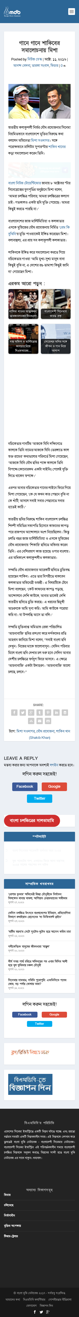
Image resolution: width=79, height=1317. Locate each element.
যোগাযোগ (31, 1306)
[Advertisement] (39, 400)
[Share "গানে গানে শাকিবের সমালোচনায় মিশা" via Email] (39, 721)
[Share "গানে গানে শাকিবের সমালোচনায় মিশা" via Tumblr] (39, 712)
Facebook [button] (24, 786)
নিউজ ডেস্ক (35, 59)
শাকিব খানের (57, 146)
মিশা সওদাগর (40, 140)
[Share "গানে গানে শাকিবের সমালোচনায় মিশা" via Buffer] (65, 712)
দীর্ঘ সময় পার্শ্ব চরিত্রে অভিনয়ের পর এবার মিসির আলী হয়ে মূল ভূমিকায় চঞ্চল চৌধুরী (37, 963)
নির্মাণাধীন (9, 1215)
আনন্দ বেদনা (21, 65)
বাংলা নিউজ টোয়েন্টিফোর (24, 183)
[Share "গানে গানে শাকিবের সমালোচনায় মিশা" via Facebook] (14, 712)
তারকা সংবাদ (40, 65)
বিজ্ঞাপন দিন (46, 1306)
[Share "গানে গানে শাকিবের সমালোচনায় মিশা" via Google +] (31, 712)
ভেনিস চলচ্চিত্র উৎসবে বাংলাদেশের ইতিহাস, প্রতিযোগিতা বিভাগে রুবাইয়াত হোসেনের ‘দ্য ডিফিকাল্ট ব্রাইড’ (39, 915)
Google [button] (54, 786)
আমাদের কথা (12, 1300)
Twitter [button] (39, 798)
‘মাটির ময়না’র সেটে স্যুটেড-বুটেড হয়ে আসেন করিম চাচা (39, 932)
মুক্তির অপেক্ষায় (12, 1226)
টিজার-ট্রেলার (11, 1236)
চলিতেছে (8, 1205)
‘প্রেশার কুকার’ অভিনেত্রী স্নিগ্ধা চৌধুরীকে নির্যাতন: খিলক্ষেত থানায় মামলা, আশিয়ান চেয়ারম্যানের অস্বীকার (37, 896)
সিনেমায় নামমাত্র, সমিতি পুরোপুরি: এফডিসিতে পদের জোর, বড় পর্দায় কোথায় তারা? (37, 982)
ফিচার (54, 65)
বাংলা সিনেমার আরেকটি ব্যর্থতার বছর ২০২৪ (36, 851)
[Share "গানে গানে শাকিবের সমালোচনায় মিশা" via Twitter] (23, 712)
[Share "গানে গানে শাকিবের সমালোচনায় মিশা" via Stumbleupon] (31, 721)
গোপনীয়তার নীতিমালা (59, 1300)
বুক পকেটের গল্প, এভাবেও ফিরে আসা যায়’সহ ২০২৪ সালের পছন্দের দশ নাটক (38, 863)
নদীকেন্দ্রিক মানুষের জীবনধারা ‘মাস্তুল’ (29, 947)
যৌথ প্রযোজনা (45, 731)
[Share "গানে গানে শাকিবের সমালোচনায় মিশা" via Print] (48, 721)
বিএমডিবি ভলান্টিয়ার (34, 1300)
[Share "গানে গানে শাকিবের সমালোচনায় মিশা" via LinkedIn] (56, 712)
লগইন (54, 765)
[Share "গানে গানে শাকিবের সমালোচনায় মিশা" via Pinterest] (48, 712)
